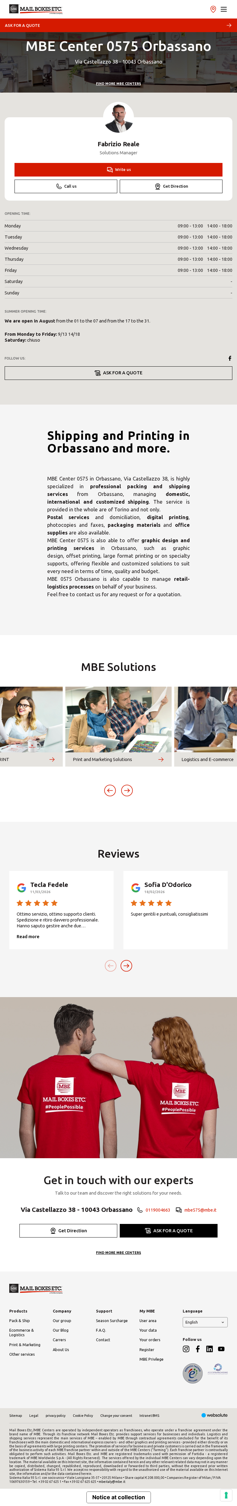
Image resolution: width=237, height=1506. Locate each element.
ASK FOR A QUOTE (22, 25)
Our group (62, 1320)
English (191, 1322)
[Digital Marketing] (215, 1415)
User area (147, 1320)
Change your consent (116, 1415)
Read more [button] (28, 936)
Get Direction (175, 186)
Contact (103, 1340)
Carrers (59, 1340)
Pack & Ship (19, 1320)
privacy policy (55, 1415)
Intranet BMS (149, 1415)
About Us (61, 1349)
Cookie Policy (83, 1415)
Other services (22, 1354)
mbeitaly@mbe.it (112, 1481)
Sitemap (15, 1415)
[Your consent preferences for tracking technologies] (226, 1495)
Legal (33, 1415)
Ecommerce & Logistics (21, 1332)
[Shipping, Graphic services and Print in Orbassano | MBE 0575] (36, 9)
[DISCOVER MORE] (52, 759)
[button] (224, 9)
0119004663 (158, 1210)
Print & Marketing (24, 1344)
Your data (148, 1330)
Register (146, 1349)
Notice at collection (118, 1497)
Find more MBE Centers (118, 83)
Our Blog (61, 1330)
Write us (123, 169)
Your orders (149, 1340)
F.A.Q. (101, 1330)
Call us (70, 186)
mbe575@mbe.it (201, 1210)
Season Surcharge (112, 1320)
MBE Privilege (151, 1359)
